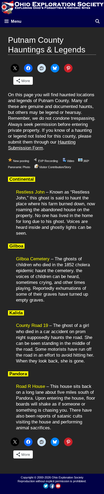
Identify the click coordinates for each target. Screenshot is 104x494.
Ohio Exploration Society (67, 477)
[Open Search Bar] (97, 21)
